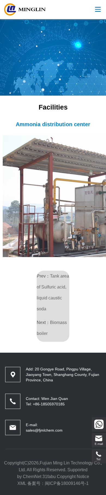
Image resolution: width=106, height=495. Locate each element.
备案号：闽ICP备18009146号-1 (58, 483)
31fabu (49, 476)
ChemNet (32, 476)
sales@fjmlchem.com (44, 430)
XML (21, 483)
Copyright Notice (73, 476)
